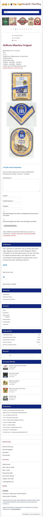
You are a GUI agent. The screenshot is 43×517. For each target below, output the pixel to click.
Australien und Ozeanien (9, 299)
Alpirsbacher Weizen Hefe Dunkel (17, 388)
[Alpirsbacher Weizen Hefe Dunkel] (5, 388)
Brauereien (6, 455)
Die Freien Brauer (8, 476)
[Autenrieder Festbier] (5, 373)
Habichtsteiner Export (17, 427)
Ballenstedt (6, 464)
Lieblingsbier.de (8, 482)
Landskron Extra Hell (12, 415)
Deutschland (6, 294)
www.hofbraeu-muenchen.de (13, 68)
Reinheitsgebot (6, 322)
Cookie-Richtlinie (15, 509)
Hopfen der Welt (8, 479)
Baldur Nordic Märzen (14, 381)
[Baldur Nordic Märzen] (5, 380)
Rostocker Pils (12, 396)
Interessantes (6, 315)
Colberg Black (13, 429)
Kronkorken (6, 312)
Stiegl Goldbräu (12, 422)
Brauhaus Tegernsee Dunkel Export (17, 365)
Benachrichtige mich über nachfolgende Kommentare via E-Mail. (20, 214)
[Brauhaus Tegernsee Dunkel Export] (5, 365)
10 (31, 29)
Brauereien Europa (7, 297)
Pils (16, 40)
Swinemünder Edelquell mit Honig (15, 420)
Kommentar (7, 178)
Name (5, 196)
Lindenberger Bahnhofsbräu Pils (16, 410)
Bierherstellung (6, 319)
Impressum (5, 324)
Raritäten (7, 317)
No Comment (11, 368)
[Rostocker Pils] (5, 396)
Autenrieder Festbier (14, 373)
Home (4, 310)
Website (5, 206)
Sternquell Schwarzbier (12, 417)
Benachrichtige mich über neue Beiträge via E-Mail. (19, 221)
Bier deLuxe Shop (8, 467)
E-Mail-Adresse (8, 201)
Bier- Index (6, 470)
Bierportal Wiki (7, 473)
